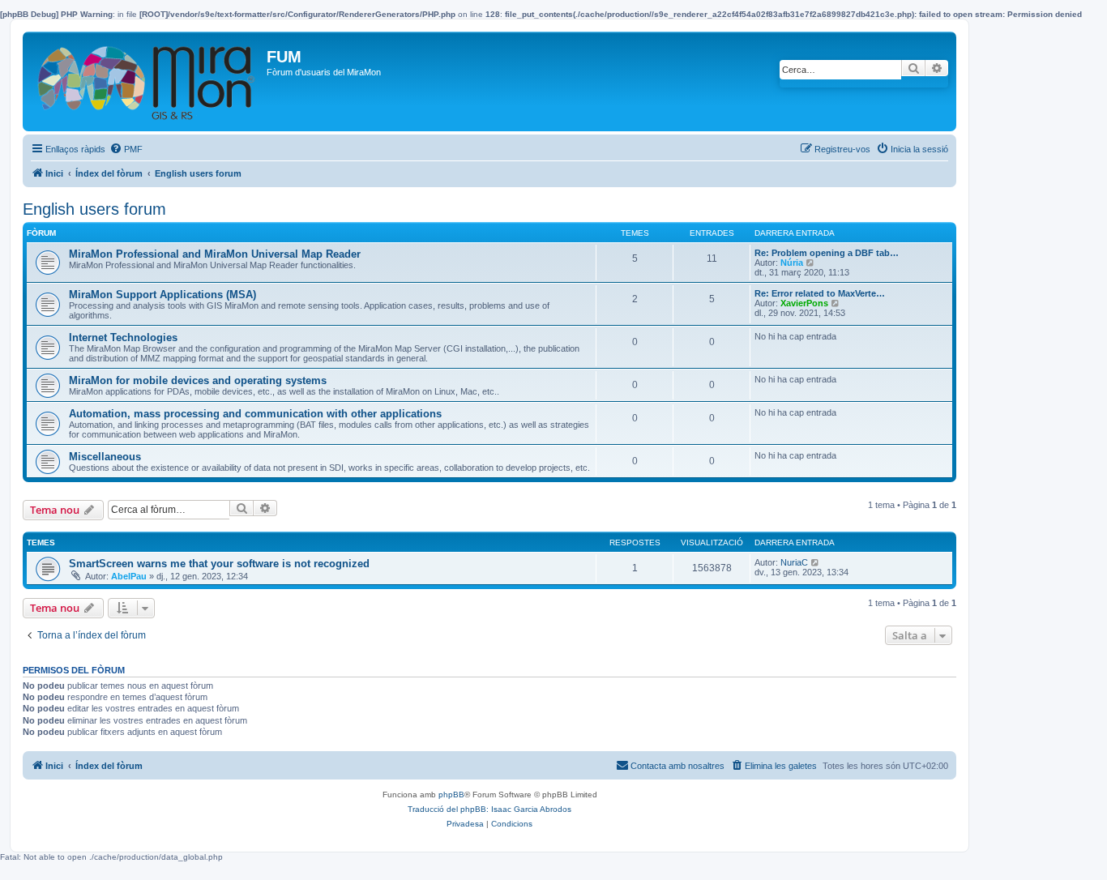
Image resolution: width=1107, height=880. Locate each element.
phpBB (451, 794)
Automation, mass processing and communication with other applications (255, 414)
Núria (791, 262)
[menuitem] (126, 149)
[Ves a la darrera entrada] (815, 562)
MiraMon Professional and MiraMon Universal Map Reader (215, 254)
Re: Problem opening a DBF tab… (826, 253)
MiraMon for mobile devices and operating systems (198, 380)
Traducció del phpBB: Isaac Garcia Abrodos (489, 809)
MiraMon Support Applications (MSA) (162, 294)
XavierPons (804, 303)
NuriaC (794, 562)
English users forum (94, 209)
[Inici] (147, 81)
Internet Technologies (123, 337)
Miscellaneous (105, 457)
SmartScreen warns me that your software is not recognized (219, 563)
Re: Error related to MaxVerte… (819, 293)
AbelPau (129, 576)
